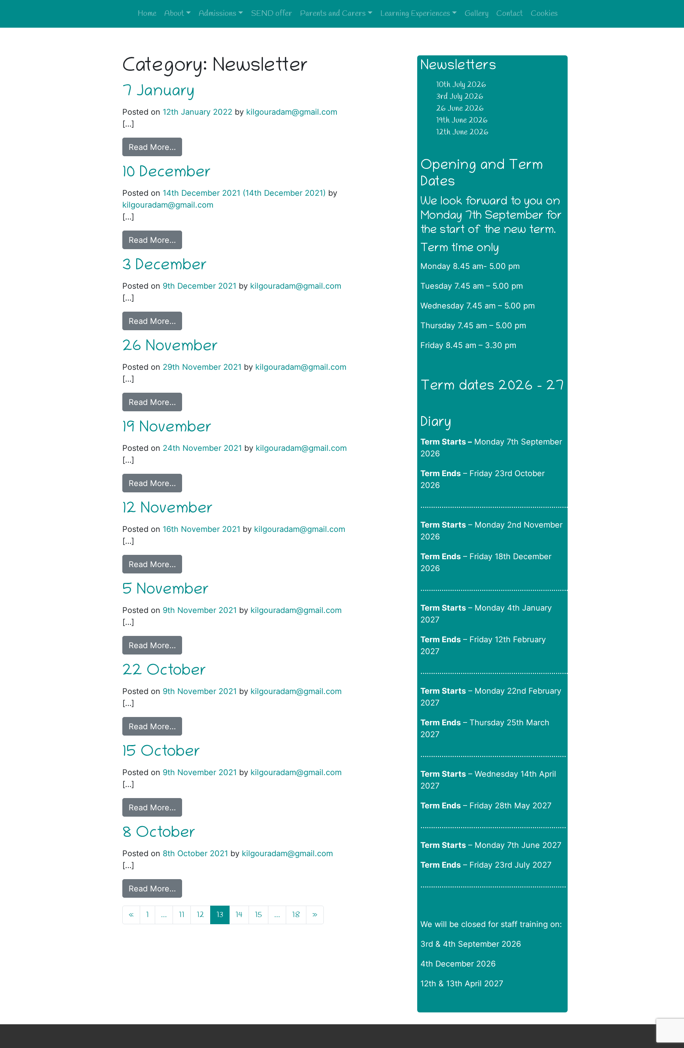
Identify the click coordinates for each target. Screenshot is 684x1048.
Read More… (152, 147)
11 (181, 915)
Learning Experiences (415, 13)
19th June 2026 (462, 120)
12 (200, 915)
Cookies (544, 13)
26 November (170, 347)
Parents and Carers (333, 13)
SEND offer (271, 13)
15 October (161, 753)
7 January (158, 92)
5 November (165, 591)
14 (239, 915)
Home (147, 13)
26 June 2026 (460, 108)
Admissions (217, 13)
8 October (159, 834)
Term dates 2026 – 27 (492, 387)
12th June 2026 (462, 132)
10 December (166, 173)
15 (258, 915)
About (174, 13)
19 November (167, 428)
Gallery (476, 13)
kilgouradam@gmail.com (290, 112)
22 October (164, 672)
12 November (167, 509)
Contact (509, 13)
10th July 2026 (461, 84)
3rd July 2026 (459, 96)
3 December (164, 266)
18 (296, 915)
